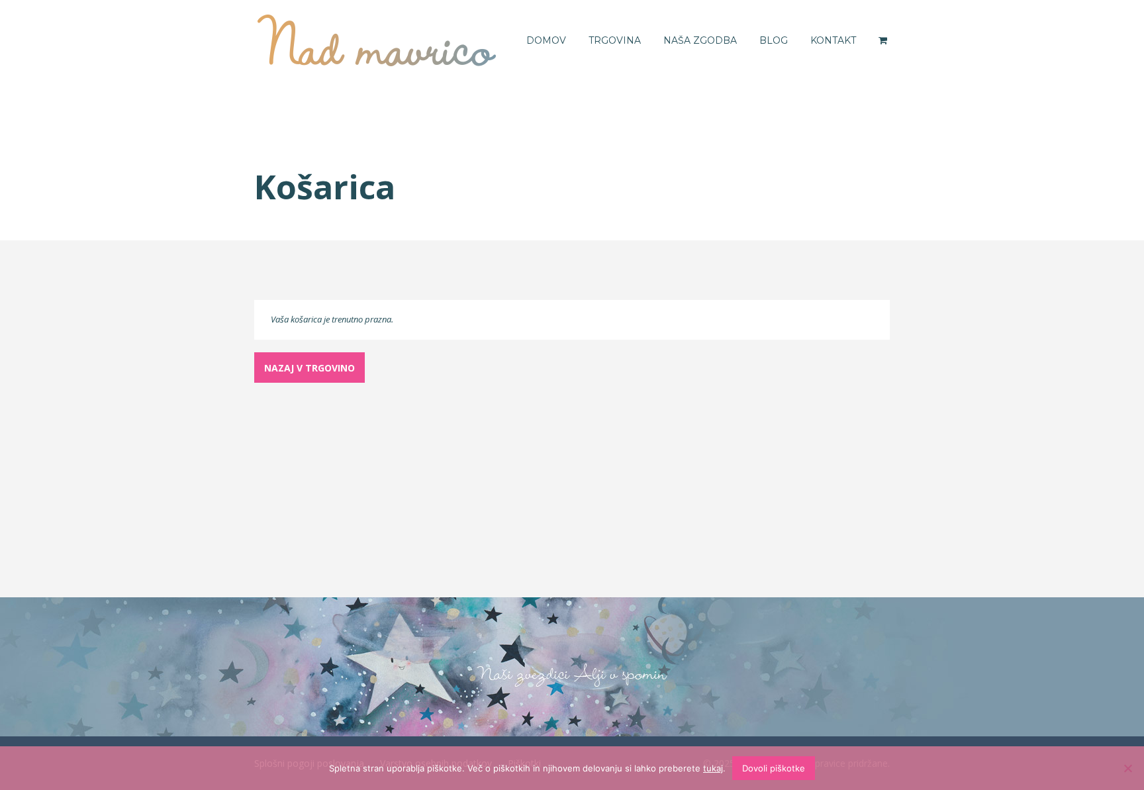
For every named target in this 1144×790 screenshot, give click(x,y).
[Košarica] (884, 41)
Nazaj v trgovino (309, 368)
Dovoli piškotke (773, 768)
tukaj (713, 768)
